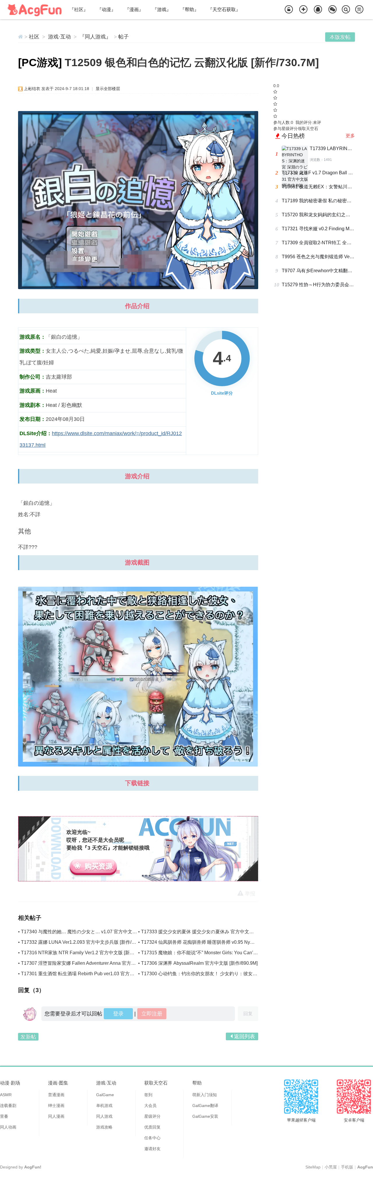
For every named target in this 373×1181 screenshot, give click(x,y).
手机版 (347, 1167)
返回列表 (244, 1036)
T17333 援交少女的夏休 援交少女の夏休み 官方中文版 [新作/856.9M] (212, 931)
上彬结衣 (32, 88)
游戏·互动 (59, 37)
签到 (148, 1094)
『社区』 (78, 9)
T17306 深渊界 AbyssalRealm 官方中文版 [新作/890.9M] (199, 963)
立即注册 (151, 1014)
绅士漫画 (56, 1105)
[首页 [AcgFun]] (20, 36)
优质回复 (152, 1127)
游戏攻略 (104, 1127)
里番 (4, 1116)
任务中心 (152, 1138)
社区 (34, 37)
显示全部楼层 (108, 88)
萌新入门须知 (204, 1094)
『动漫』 (106, 9)
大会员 (150, 1105)
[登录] (288, 9)
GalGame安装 (205, 1116)
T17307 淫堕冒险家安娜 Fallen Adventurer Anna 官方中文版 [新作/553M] (96, 963)
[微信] (332, 9)
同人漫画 (56, 1116)
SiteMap (313, 1167)
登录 (118, 1014)
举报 (250, 894)
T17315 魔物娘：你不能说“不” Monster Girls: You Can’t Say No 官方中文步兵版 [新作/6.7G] (235, 952)
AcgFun (365, 1167)
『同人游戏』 (95, 37)
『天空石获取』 (224, 9)
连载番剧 (8, 1105)
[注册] (303, 9)
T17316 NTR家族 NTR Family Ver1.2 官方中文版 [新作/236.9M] (86, 952)
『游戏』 (161, 9)
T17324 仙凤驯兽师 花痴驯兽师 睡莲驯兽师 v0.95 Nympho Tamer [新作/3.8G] (220, 942)
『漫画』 (134, 9)
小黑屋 (331, 1167)
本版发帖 (340, 37)
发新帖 (28, 1037)
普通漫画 (56, 1094)
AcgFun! (32, 1167)
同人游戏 (104, 1116)
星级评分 (152, 1116)
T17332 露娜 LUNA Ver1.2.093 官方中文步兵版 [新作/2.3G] (81, 942)
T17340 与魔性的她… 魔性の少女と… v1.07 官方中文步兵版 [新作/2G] (93, 931)
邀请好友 (152, 1148)
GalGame (105, 1094)
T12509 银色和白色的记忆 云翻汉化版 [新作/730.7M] (192, 62)
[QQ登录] (318, 9)
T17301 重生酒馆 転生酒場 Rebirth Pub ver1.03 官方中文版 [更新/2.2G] (94, 973)
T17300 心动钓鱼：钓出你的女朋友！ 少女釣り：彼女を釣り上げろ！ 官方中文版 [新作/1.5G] (237, 973)
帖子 (123, 37)
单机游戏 (104, 1105)
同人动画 (8, 1127)
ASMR (6, 1094)
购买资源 (98, 866)
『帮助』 (189, 9)
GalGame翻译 (205, 1105)
